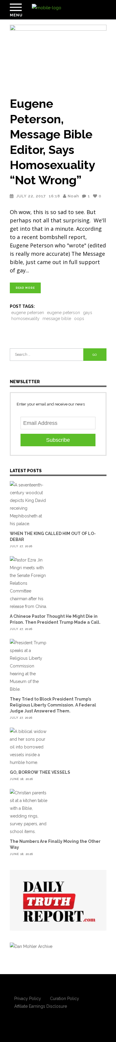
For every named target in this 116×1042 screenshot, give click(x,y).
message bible (57, 318)
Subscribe (58, 440)
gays (87, 312)
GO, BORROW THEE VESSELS (40, 772)
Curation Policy (64, 998)
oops (79, 318)
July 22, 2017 (31, 196)
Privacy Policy (27, 998)
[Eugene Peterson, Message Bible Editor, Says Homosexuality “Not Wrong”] (58, 57)
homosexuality (25, 318)
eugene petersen (27, 312)
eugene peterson (63, 312)
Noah (73, 196)
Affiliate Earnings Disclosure (40, 1006)
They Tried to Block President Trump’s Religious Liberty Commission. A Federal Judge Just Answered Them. (53, 705)
